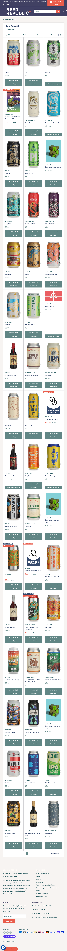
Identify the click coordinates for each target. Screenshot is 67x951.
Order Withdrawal (41, 896)
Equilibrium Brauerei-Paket (33, 571)
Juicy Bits (28, 476)
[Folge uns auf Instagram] (10, 932)
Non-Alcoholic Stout (11, 526)
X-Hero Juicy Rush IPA (11, 833)
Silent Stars (48, 833)
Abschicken (9, 921)
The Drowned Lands (11, 423)
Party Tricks (28, 425)
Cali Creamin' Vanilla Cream (53, 123)
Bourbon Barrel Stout (31, 375)
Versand (38, 876)
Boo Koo (47, 72)
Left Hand (8, 473)
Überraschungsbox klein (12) (52, 727)
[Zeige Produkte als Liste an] (60, 35)
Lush (26, 72)
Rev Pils (7, 783)
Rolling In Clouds (30, 783)
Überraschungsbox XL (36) (53, 167)
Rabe (6, 577)
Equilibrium (28, 568)
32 (39, 854)
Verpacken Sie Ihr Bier (43, 874)
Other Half (48, 417)
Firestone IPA (49, 375)
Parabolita (28, 123)
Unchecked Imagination (32, 732)
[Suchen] (58, 11)
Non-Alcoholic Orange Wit (52, 577)
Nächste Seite (55, 854)
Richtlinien (39, 882)
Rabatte (38, 879)
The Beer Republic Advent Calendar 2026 (12, 118)
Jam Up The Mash (30, 224)
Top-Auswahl (12, 19)
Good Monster (49, 224)
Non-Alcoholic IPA (30, 325)
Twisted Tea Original (51, 476)
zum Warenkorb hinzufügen (13, 82)
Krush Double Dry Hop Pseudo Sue (31, 628)
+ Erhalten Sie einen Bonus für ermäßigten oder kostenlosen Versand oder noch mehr (25, 3)
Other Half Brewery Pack (52, 419)
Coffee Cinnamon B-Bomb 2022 (32, 834)
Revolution (8, 221)
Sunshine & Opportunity (12, 680)
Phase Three (28, 730)
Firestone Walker (10, 70)
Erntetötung (8, 425)
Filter (9, 35)
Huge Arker (28, 526)
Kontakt (38, 891)
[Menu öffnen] (4, 11)
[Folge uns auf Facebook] (4, 932)
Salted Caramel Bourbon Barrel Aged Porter (32, 681)
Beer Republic (9, 114)
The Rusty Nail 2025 (11, 375)
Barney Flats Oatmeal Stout (53, 680)
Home (5, 19)
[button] (3, 947)
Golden (27, 274)
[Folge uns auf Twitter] (7, 932)
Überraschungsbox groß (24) (52, 521)
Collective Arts (29, 221)
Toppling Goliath (30, 625)
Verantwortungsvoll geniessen (45, 885)
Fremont (27, 70)
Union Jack (8, 72)
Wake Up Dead (9, 476)
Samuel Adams (49, 473)
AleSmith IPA (29, 173)
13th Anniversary (10, 627)
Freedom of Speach (51, 274)
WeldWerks (28, 473)
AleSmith (27, 171)
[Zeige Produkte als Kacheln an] (58, 35)
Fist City (7, 325)
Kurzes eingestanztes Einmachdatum (47, 888)
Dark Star (8, 173)
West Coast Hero (10, 732)
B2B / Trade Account (42, 894)
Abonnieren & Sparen (57, 3)
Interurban (8, 274)
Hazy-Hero (8, 224)
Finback (27, 780)
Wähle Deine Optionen (53, 84)
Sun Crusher (48, 627)
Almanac (7, 677)
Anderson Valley (30, 372)
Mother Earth (49, 70)
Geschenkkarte (49, 306)
